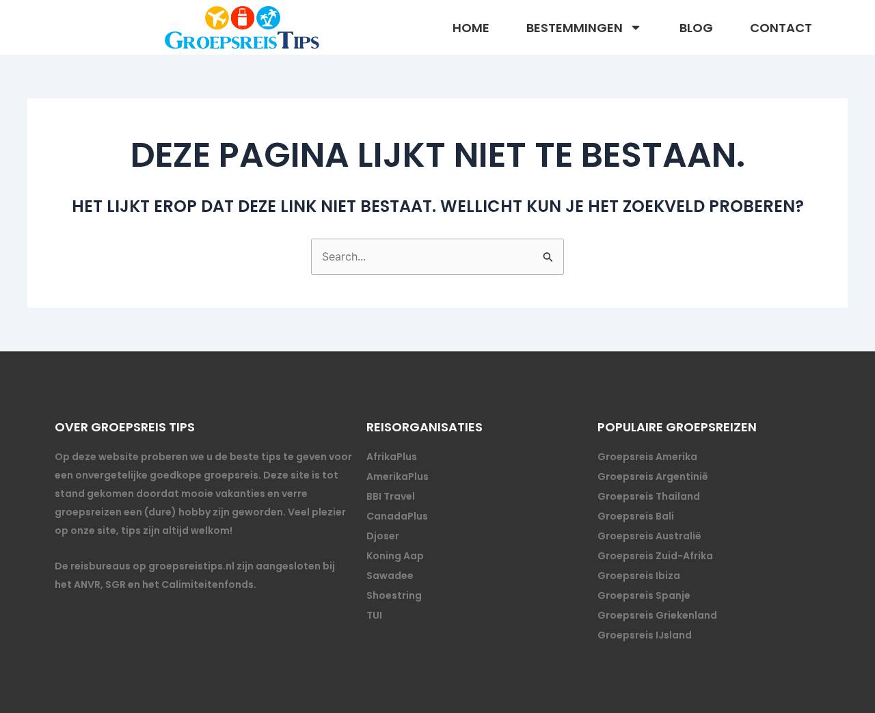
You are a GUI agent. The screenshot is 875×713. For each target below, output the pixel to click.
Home (471, 27)
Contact (781, 27)
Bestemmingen (574, 27)
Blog (696, 27)
